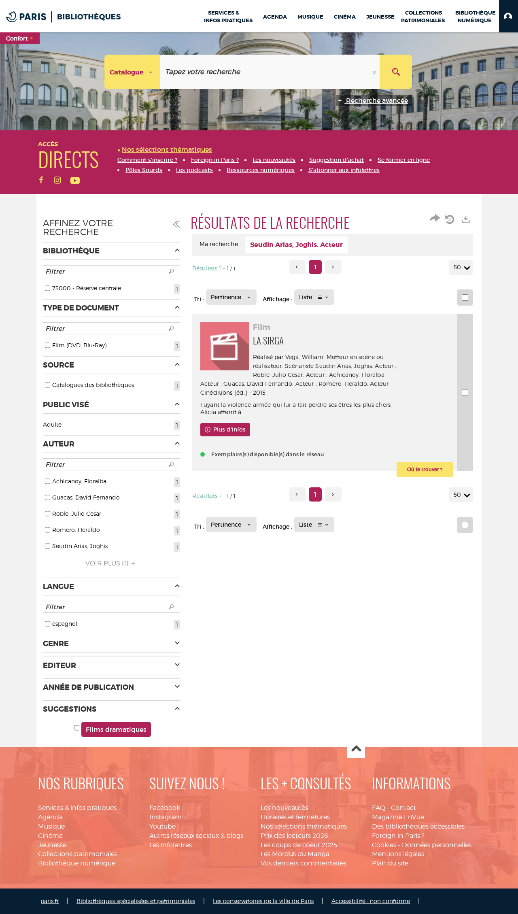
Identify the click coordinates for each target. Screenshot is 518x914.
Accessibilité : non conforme (370, 900)
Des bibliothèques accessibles (418, 826)
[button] (508, 16)
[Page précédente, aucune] (297, 267)
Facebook (164, 808)
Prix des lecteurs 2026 (294, 836)
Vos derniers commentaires (303, 863)
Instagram (165, 817)
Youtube (162, 826)
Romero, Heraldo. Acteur (353, 383)
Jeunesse (52, 845)
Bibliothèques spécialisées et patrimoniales (135, 900)
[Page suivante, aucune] (333, 267)
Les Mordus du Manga (295, 854)
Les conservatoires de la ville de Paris (263, 900)
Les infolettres (170, 845)
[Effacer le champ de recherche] (375, 72)
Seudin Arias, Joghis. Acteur (354, 365)
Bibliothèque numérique (76, 863)
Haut (356, 749)
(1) (107, 563)
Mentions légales (398, 854)
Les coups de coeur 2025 (299, 845)
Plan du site (390, 863)
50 (457, 267)
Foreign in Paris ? (398, 836)
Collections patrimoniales (77, 854)
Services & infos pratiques (77, 808)
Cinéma (50, 836)
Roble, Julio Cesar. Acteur (289, 374)
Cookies (384, 845)
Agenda (50, 817)
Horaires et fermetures (295, 817)
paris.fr (49, 900)
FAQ (378, 808)
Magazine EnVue (398, 817)
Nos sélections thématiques (304, 826)
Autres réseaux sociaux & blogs (196, 836)
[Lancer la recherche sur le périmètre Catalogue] (396, 72)
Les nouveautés (284, 808)
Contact (403, 808)
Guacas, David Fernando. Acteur (268, 383)
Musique (51, 826)
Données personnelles (436, 845)
